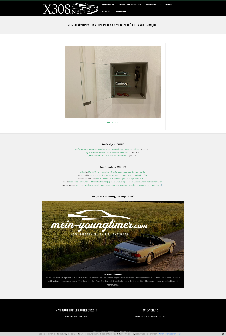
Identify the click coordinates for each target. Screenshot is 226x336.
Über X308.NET (120, 12)
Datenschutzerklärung (99, 331)
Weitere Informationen (167, 334)
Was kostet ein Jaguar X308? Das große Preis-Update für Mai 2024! (121, 178)
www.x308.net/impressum (76, 316)
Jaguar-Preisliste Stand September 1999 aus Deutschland (107, 152)
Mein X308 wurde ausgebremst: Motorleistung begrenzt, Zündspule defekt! (116, 172)
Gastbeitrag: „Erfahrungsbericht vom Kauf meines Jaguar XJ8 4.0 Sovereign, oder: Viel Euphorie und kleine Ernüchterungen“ (115, 182)
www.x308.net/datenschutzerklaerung (150, 316)
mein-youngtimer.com (113, 274)
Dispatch (116, 331)
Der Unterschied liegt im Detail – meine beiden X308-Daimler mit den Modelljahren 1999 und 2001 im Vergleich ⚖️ (119, 185)
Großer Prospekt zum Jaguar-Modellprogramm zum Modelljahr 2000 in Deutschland (107, 149)
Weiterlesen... (113, 285)
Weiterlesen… (113, 123)
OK (180, 334)
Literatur (106, 12)
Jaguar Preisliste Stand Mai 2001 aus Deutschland (107, 156)
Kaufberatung (108, 5)
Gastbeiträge (166, 5)
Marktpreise (151, 5)
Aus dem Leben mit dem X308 (130, 5)
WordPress (130, 331)
